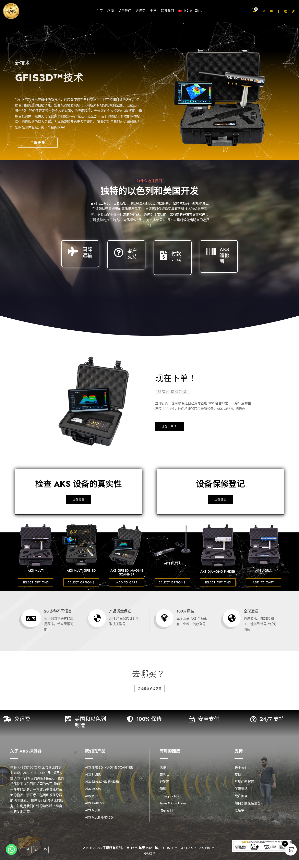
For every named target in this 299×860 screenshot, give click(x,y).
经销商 (164, 781)
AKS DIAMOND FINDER (126, 571)
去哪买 (140, 11)
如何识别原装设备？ (249, 803)
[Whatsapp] (11, 849)
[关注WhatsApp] (264, 11)
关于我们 (124, 11)
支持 (153, 11)
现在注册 (220, 499)
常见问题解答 (244, 781)
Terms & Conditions (173, 803)
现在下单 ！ (170, 426)
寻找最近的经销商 (149, 688)
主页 (99, 11)
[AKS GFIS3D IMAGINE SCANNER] (35, 564)
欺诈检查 (241, 796)
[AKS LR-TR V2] (263, 564)
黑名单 (239, 810)
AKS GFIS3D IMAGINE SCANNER (35, 572)
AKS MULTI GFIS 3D (99, 817)
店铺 (110, 11)
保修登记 (241, 788)
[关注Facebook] (278, 11)
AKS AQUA (172, 570)
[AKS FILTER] (81, 557)
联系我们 (167, 11)
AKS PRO (218, 570)
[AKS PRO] (218, 564)
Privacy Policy (169, 796)
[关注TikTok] (293, 11)
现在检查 (78, 499)
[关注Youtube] (271, 11)
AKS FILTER (81, 563)
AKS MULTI (92, 810)
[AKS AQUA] (172, 564)
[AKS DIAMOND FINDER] (126, 565)
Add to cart (35, 582)
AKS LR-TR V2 (263, 570)
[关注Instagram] (286, 11)
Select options (81, 582)
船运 (163, 788)
